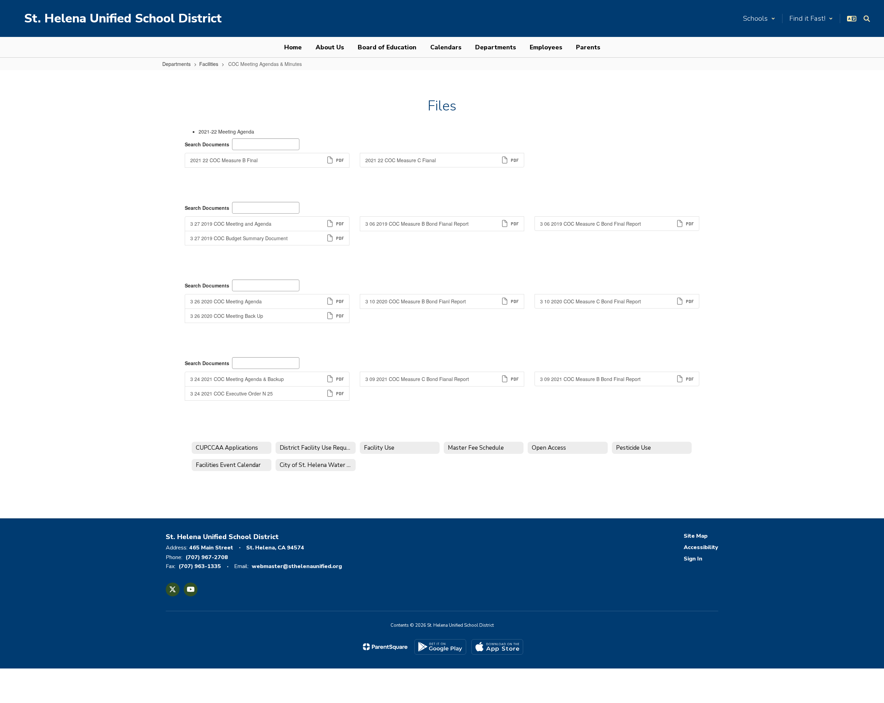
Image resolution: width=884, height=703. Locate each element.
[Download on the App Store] (497, 647)
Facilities (208, 63)
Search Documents (207, 144)
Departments (176, 63)
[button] (759, 18)
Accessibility (701, 547)
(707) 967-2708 (206, 557)
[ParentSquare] (385, 647)
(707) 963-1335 (200, 566)
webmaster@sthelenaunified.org (297, 566)
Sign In (693, 559)
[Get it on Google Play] (440, 647)
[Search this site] (866, 18)
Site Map (696, 536)
